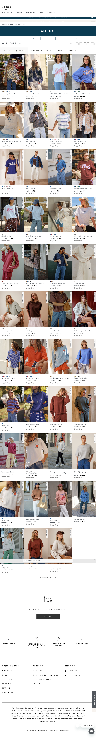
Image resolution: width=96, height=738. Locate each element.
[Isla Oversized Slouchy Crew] (84, 72)
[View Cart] (95, 560)
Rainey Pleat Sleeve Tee (33, 236)
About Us (38, 666)
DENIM (19, 12)
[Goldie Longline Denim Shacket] (84, 309)
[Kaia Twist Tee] (36, 546)
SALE (41, 12)
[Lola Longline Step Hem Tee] (84, 214)
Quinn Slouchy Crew (56, 425)
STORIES (51, 12)
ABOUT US (30, 12)
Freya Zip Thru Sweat (32, 425)
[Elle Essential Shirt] (60, 167)
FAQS (4, 675)
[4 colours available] (28, 281)
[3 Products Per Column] (92, 44)
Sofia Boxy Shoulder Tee (33, 331)
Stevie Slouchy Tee (56, 141)
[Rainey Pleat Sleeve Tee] (36, 214)
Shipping (6, 684)
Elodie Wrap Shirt (79, 519)
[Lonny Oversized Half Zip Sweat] (12, 262)
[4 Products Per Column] (86, 44)
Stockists (7, 680)
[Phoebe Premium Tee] (84, 356)
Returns (6, 688)
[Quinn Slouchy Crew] (60, 404)
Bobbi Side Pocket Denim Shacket (36, 283)
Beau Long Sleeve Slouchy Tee (11, 94)
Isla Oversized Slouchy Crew (83, 94)
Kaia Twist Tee (30, 567)
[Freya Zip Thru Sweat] (36, 404)
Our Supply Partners (43, 680)
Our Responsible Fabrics (45, 675)
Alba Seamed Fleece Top (58, 567)
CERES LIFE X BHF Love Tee (59, 94)
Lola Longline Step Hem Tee (83, 236)
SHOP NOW (7, 12)
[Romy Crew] (12, 404)
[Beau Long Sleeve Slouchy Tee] (12, 72)
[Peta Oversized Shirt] (84, 120)
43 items (19, 44)
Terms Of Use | (54, 731)
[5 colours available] (77, 376)
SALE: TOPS (9, 43)
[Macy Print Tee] (12, 214)
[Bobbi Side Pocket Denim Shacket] (36, 262)
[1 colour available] (50, 92)
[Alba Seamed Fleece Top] (60, 546)
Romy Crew (5, 426)
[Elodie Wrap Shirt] (84, 499)
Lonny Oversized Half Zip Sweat (12, 283)
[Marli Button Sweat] (84, 262)
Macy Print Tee (6, 236)
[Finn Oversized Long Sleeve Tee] (60, 356)
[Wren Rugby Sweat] (12, 451)
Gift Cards (7, 692)
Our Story (38, 671)
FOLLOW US (69, 666)
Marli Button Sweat (80, 283)
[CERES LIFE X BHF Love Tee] (60, 72)
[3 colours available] (28, 234)
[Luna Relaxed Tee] (36, 451)
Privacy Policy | (43, 731)
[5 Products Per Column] (79, 44)
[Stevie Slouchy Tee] (60, 120)
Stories (36, 684)
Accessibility (64, 731)
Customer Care (10, 666)
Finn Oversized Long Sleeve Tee (60, 378)
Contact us (8, 671)
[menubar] (48, 24)
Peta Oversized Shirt (80, 141)
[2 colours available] (27, 139)
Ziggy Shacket (30, 141)
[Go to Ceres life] (7, 9)
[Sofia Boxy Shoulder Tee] (36, 309)
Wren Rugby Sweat (8, 472)
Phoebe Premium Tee (80, 378)
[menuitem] (9, 12)
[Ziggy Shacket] (36, 120)
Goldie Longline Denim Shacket (84, 331)
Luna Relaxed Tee (31, 473)
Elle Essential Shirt (55, 189)
